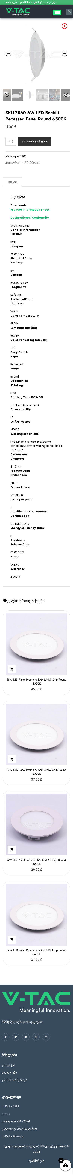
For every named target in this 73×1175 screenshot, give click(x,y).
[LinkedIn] (26, 1037)
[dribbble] (36, 1037)
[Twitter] (15, 1037)
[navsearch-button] (69, 12)
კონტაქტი (50, 2)
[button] (12, 669)
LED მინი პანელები (30, 162)
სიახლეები (11, 2)
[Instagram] (46, 1037)
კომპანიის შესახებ (31, 2)
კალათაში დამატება (34, 141)
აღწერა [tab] (12, 182)
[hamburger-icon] (57, 12)
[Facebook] (5, 1037)
